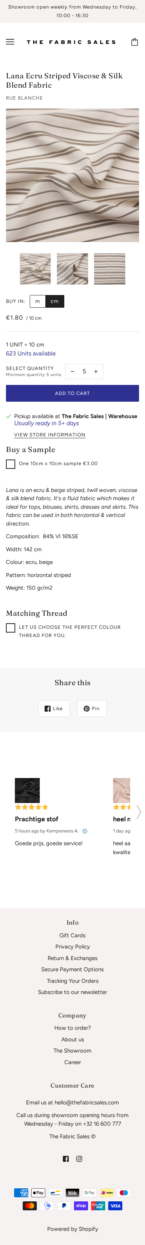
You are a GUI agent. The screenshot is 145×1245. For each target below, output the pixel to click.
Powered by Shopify (72, 1229)
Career (72, 1062)
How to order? (72, 1028)
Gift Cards (72, 935)
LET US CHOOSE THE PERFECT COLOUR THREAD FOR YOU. (70, 631)
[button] (138, 810)
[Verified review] (85, 831)
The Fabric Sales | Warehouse (99, 416)
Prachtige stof (36, 819)
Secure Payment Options (72, 969)
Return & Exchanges (72, 958)
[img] (65, 1158)
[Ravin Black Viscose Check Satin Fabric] (27, 790)
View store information (50, 435)
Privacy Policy (72, 946)
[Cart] (135, 41)
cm (55, 301)
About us (72, 1039)
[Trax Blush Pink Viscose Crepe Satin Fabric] (125, 790)
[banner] (71, 41)
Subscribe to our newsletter (72, 992)
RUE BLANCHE (24, 98)
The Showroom (72, 1050)
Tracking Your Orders (73, 981)
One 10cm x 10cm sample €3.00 (58, 463)
